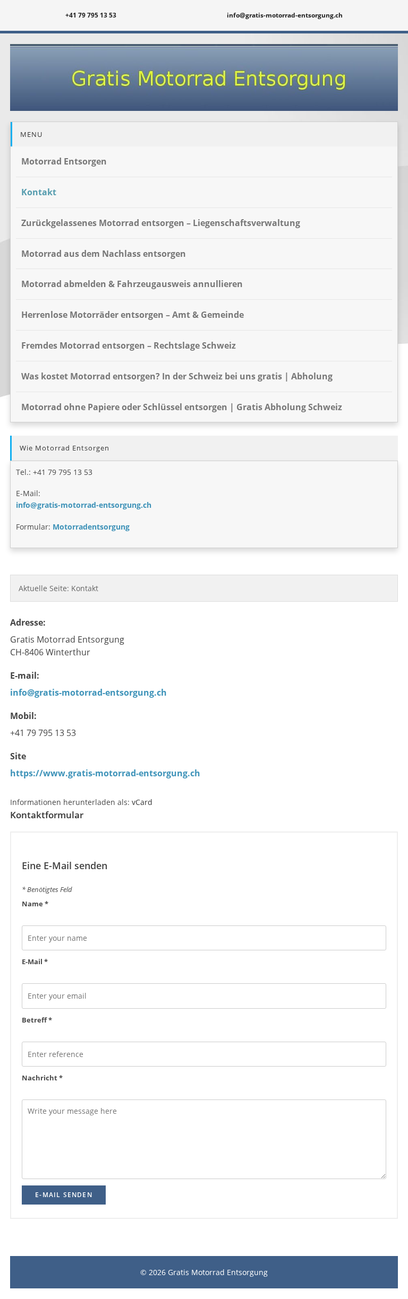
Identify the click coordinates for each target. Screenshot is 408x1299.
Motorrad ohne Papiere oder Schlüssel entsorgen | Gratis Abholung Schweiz (181, 407)
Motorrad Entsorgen (64, 161)
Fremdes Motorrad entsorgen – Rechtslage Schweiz (128, 345)
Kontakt (38, 192)
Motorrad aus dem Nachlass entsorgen (103, 253)
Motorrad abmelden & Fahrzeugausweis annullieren (132, 284)
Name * (35, 903)
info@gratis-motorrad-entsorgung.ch (83, 505)
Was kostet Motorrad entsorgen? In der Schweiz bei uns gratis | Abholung (177, 376)
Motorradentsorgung (91, 527)
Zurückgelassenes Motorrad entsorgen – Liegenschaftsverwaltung (160, 223)
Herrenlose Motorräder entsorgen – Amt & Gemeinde (132, 315)
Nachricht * (42, 1077)
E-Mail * (35, 961)
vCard (142, 802)
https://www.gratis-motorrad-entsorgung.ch (105, 773)
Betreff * (37, 1020)
